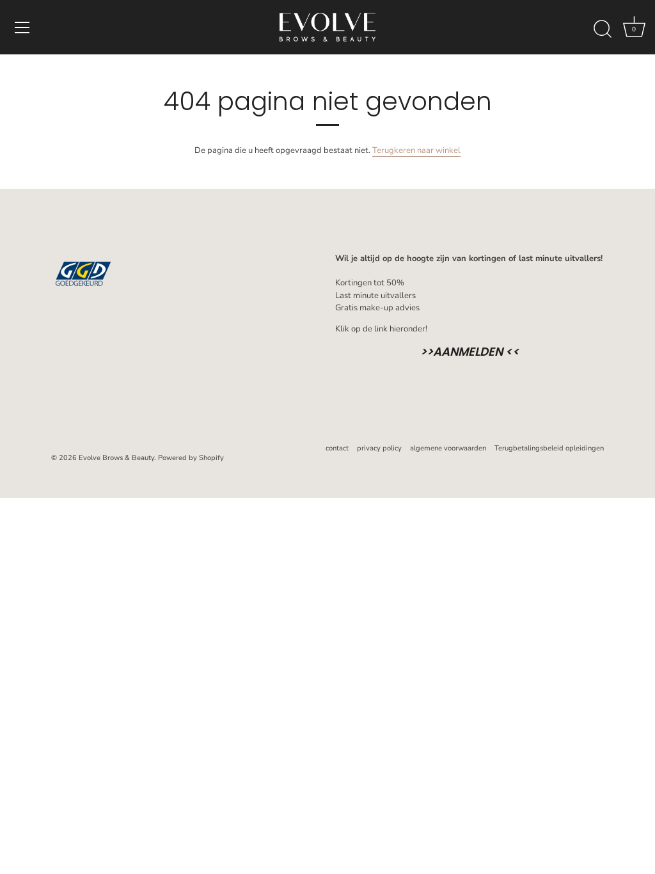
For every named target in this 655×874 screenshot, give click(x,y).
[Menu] (22, 27)
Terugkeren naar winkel (416, 150)
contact (337, 448)
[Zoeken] (602, 29)
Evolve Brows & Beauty (116, 458)
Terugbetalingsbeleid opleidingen (549, 448)
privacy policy (379, 448)
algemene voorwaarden (448, 448)
